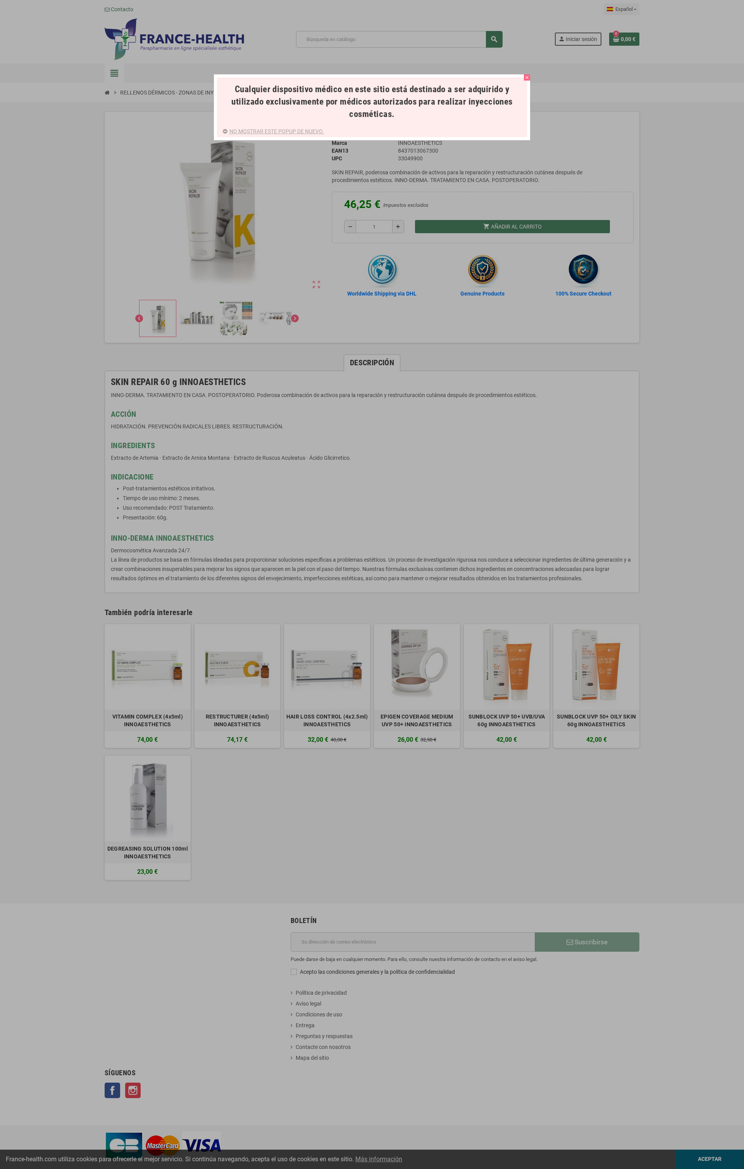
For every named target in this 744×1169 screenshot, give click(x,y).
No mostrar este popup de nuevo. (276, 131)
